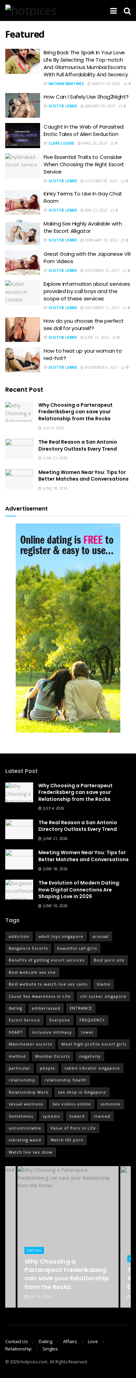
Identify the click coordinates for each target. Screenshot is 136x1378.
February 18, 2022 (101, 240)
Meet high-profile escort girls (93, 1044)
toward (77, 1116)
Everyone (60, 1020)
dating (15, 1008)
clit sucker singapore (103, 996)
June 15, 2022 (96, 337)
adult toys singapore (61, 936)
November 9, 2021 (101, 367)
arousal (101, 936)
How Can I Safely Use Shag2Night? (86, 96)
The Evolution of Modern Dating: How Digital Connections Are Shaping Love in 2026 (79, 889)
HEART (16, 1032)
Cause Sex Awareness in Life (40, 996)
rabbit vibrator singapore (92, 1068)
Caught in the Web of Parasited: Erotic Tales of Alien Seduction (84, 130)
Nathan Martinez (66, 83)
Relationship (18, 1349)
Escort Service (24, 1020)
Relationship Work (28, 1092)
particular (19, 1068)
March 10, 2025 (105, 83)
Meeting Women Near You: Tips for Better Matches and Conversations (83, 476)
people (47, 1068)
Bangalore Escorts (28, 948)
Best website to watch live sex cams (48, 984)
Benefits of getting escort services (46, 960)
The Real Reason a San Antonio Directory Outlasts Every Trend (77, 445)
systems (51, 1116)
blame (104, 984)
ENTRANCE (81, 1008)
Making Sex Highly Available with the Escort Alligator (83, 227)
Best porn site (109, 960)
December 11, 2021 (102, 307)
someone (110, 1104)
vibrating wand (25, 1139)
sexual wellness (26, 1104)
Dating (34, 1250)
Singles (50, 1349)
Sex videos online (71, 1104)
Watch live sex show (31, 1152)
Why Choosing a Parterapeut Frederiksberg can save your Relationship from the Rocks (75, 411)
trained (102, 1116)
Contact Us (16, 1341)
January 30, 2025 (99, 106)
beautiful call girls (77, 948)
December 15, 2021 (102, 270)
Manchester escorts (30, 1044)
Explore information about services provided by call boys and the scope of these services (87, 291)
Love (93, 1341)
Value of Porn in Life (73, 1128)
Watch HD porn (67, 1139)
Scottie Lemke (62, 106)
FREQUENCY (92, 1020)
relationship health (65, 1079)
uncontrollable (25, 1128)
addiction (19, 936)
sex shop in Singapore (82, 1092)
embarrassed (46, 1008)
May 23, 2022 (95, 210)
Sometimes (21, 1116)
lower (87, 1032)
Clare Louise (61, 143)
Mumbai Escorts (52, 1056)
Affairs (70, 1341)
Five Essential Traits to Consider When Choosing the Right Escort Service (84, 164)
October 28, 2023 (101, 180)
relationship (22, 1079)
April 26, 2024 (94, 143)
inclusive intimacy (52, 1032)
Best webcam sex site (32, 972)
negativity (90, 1056)
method (17, 1056)
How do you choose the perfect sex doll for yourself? (83, 324)
